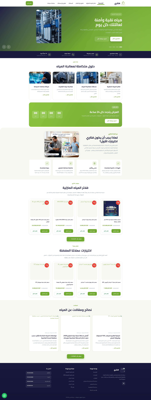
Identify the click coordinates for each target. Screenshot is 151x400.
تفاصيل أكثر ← (116, 97)
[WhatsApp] (4, 395)
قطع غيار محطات (61, 3)
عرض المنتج (116, 231)
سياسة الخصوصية (92, 387)
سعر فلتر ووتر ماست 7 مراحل (89, 282)
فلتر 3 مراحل (71, 378)
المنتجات (95, 375)
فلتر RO (72, 387)
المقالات (95, 378)
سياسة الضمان (93, 384)
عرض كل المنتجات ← (75, 239)
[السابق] (9, 47)
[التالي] (4, 47)
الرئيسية (100, 3)
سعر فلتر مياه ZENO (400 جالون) (64, 219)
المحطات (71, 3)
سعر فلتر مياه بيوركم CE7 (42, 282)
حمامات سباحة (51, 3)
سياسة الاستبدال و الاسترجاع (90, 381)
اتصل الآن (29, 3)
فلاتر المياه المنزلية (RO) (68, 375)
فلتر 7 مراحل (71, 384)
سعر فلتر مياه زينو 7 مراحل (89, 219)
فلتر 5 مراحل (71, 381)
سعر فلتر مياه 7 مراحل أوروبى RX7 (111, 282)
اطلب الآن (106, 231)
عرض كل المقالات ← (75, 356)
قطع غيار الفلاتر (79, 3)
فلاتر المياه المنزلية (91, 3)
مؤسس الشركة (93, 390)
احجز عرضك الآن (102, 39)
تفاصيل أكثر (116, 39)
